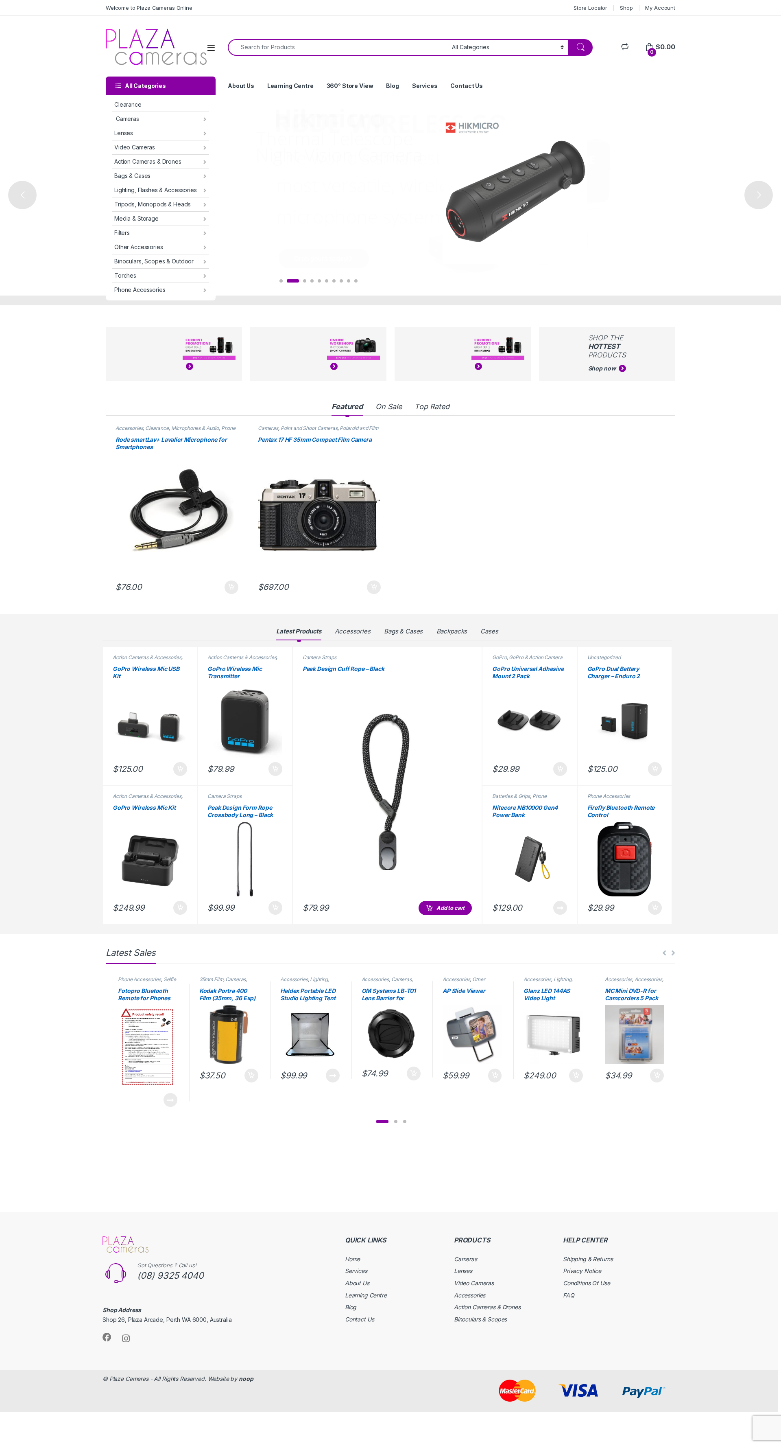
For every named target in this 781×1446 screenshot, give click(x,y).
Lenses (123, 132)
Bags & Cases (132, 175)
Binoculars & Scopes (480, 1319)
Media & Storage (136, 218)
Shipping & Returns (588, 1258)
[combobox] (337, 47)
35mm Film (211, 979)
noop (246, 1378)
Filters (122, 232)
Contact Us (466, 85)
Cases (489, 631)
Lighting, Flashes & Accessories (155, 189)
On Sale (388, 406)
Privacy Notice (582, 1270)
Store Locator (590, 7)
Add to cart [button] (231, 587)
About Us (241, 85)
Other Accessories (138, 246)
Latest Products (298, 631)
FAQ (568, 1295)
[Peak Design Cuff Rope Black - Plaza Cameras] (387, 792)
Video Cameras (134, 147)
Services (425, 85)
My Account (660, 7)
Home (352, 1258)
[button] (382, 1121)
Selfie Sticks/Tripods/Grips (147, 982)
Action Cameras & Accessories (147, 657)
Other (478, 979)
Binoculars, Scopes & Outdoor (154, 261)
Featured (347, 406)
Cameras (126, 118)
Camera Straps (224, 796)
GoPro (499, 657)
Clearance (128, 104)
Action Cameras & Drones (147, 161)
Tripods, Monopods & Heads (152, 204)
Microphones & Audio (195, 428)
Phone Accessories (140, 289)
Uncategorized (604, 657)
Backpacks (451, 631)
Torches (125, 275)
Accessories (129, 428)
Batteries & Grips (511, 796)
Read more (560, 908)
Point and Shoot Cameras (309, 428)
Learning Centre (290, 85)
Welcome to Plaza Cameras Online (149, 7)
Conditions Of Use (586, 1282)
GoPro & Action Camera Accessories (527, 660)
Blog (392, 85)
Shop (626, 7)
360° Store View (350, 85)
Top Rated (431, 406)
